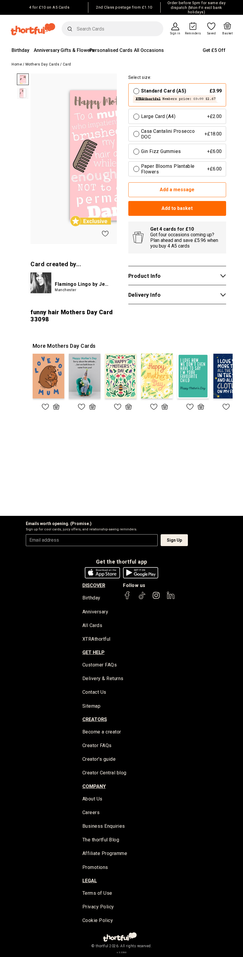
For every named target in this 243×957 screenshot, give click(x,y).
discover (93, 585)
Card (67, 64)
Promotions (95, 867)
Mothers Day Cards (42, 64)
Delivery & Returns (103, 678)
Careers (91, 812)
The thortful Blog (100, 840)
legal (89, 880)
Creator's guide (99, 759)
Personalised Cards (110, 50)
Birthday (20, 50)
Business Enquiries (103, 826)
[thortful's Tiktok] (142, 598)
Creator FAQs (97, 745)
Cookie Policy (97, 920)
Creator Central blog (104, 773)
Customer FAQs (99, 665)
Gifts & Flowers (77, 50)
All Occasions (149, 50)
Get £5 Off (214, 50)
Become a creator (101, 732)
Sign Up (174, 540)
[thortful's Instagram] (156, 598)
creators (94, 719)
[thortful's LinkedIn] (170, 598)
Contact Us (94, 692)
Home (17, 64)
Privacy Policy (98, 907)
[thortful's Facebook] (127, 598)
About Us (92, 799)
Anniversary (47, 50)
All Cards (92, 625)
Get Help (93, 652)
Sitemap (91, 706)
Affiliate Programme (104, 853)
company (94, 786)
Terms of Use (97, 893)
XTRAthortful (96, 639)
